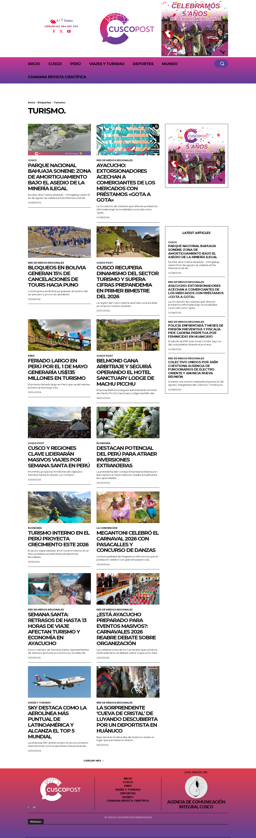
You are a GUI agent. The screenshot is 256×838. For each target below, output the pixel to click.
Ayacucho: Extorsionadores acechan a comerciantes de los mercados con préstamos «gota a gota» (126, 182)
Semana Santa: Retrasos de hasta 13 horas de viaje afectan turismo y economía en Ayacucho (57, 628)
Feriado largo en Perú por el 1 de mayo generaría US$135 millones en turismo (58, 369)
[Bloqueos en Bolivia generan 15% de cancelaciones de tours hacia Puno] (59, 242)
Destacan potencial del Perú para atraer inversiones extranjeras (127, 456)
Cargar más (92, 760)
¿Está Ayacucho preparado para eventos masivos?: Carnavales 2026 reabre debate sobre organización (126, 628)
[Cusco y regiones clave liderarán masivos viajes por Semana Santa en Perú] (59, 422)
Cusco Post (105, 263)
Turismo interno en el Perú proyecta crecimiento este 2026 (59, 539)
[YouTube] (69, 32)
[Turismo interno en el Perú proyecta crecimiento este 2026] (59, 507)
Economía (103, 443)
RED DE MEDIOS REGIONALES (114, 160)
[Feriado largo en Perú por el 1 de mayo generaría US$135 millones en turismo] (59, 335)
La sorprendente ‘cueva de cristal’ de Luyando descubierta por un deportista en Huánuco (127, 719)
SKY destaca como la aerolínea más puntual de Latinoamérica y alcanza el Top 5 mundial (57, 722)
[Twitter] (61, 32)
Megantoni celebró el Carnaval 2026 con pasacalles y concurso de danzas (128, 541)
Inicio (31, 102)
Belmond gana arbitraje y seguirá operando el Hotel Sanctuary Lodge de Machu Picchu (125, 372)
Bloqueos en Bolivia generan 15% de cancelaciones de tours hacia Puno (57, 276)
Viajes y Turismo (39, 702)
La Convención (107, 528)
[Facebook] (53, 32)
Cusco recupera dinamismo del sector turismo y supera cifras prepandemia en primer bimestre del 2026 (128, 282)
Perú (31, 356)
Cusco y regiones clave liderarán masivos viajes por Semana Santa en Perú (59, 456)
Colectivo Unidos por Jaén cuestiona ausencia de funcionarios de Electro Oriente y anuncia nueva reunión (193, 369)
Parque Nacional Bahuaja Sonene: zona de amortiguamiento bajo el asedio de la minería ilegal (59, 177)
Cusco (32, 160)
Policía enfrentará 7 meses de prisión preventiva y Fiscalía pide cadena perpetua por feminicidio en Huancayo (195, 331)
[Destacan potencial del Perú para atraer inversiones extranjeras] (128, 422)
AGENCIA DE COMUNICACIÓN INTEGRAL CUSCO (196, 805)
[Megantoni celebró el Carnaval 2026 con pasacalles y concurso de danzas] (128, 507)
